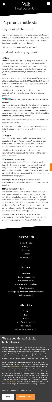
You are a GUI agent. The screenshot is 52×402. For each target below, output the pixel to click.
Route (26, 315)
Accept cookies (25, 396)
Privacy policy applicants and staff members (26, 291)
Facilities (26, 254)
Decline (8, 396)
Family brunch (26, 257)
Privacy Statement (26, 288)
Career (26, 318)
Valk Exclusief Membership (26, 329)
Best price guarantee (26, 277)
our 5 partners (15, 366)
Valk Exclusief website (26, 322)
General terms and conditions (26, 284)
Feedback (51, 167)
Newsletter (26, 273)
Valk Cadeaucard (26, 295)
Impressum (26, 326)
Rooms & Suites (26, 243)
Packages (26, 246)
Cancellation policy (26, 280)
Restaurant (26, 250)
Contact (26, 311)
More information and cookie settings (17, 390)
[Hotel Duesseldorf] (26, 5)
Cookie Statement (10, 381)
